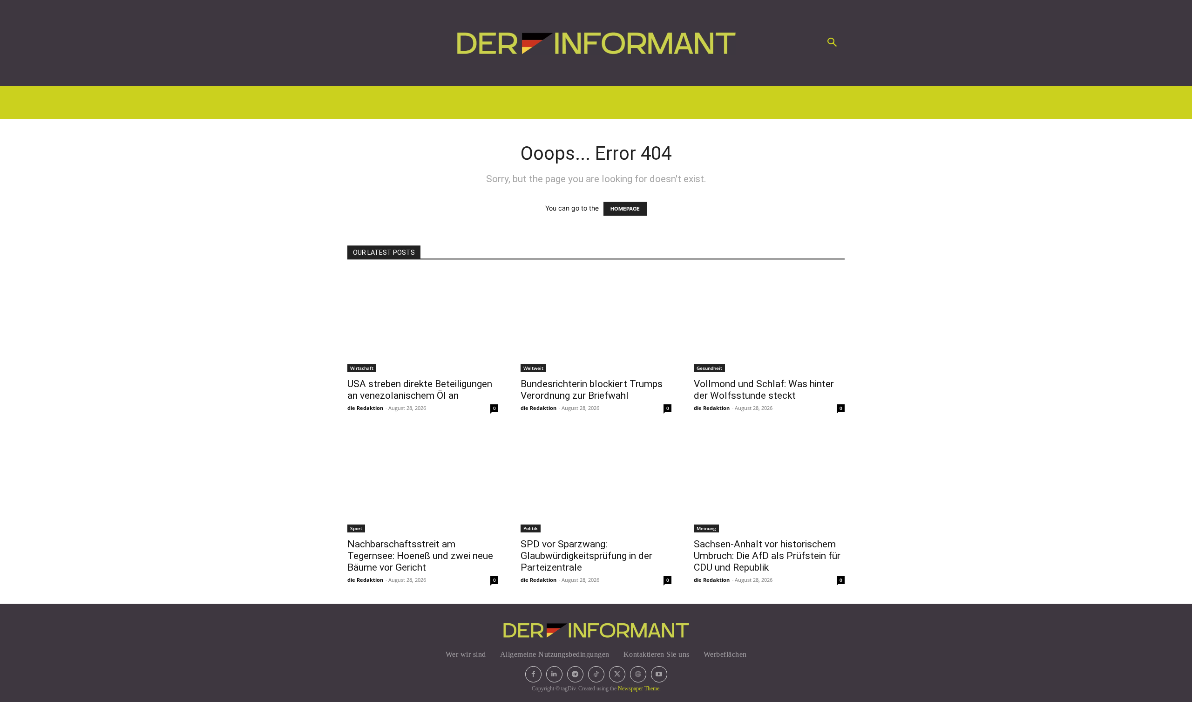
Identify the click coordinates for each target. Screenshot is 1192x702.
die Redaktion (365, 407)
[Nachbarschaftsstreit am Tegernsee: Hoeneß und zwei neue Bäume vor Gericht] (422, 482)
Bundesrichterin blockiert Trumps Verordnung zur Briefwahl (592, 389)
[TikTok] (596, 674)
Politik (530, 528)
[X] (617, 674)
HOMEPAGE (625, 208)
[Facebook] (533, 674)
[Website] (638, 674)
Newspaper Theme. (639, 688)
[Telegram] (575, 674)
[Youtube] (659, 674)
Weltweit (533, 368)
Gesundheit (709, 368)
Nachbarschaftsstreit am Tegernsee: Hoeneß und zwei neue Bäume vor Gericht (420, 555)
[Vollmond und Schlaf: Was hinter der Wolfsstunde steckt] (769, 322)
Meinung (706, 528)
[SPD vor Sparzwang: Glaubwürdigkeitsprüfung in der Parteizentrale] (596, 482)
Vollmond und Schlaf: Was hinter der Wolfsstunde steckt (764, 389)
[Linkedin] (554, 674)
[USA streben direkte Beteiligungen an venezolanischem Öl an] (422, 322)
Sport (356, 528)
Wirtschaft (361, 368)
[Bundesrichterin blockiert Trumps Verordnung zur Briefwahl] (596, 322)
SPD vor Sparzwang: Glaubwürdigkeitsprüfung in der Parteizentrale (586, 555)
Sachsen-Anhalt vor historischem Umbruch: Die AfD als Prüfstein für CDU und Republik (767, 555)
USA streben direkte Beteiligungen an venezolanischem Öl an (419, 389)
